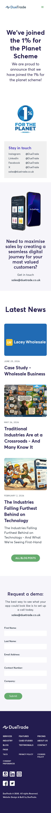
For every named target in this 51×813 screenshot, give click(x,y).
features (24, 736)
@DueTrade (32, 154)
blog (5, 745)
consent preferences (9, 762)
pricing (41, 736)
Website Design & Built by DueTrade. (20, 797)
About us (42, 740)
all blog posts (25, 558)
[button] (42, 7)
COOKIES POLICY (41, 755)
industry (7, 740)
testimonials (26, 745)
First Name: (10, 628)
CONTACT (42, 745)
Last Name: (10, 641)
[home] (15, 7)
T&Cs (5, 754)
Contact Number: (13, 668)
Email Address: (12, 654)
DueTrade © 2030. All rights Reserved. (20, 794)
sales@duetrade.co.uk (21, 171)
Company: (9, 681)
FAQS (5, 749)
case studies (26, 740)
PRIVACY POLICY (26, 754)
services (7, 736)
